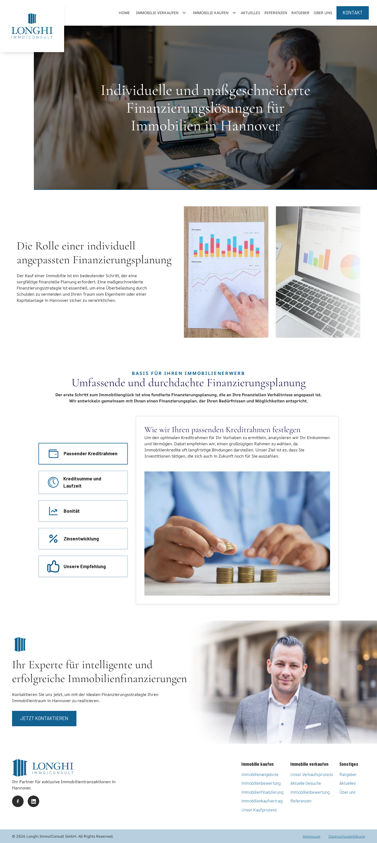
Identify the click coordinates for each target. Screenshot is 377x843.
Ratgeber (300, 12)
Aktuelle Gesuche (305, 783)
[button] (160, 13)
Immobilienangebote (260, 774)
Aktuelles (250, 12)
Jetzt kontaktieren (44, 718)
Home (124, 12)
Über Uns (323, 12)
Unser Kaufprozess (259, 809)
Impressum (311, 836)
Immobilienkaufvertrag (262, 800)
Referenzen (275, 12)
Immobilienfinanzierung (262, 791)
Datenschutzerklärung (347, 836)
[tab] (83, 453)
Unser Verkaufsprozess (311, 774)
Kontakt (353, 12)
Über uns (347, 791)
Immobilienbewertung (261, 783)
